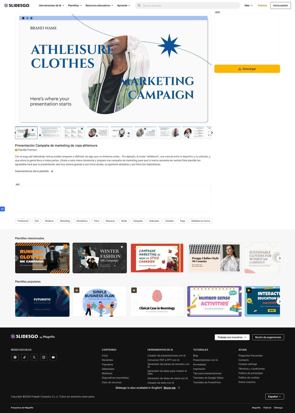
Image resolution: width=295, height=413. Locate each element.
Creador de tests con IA (161, 382)
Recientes (107, 360)
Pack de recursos (111, 382)
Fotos (96, 221)
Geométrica (81, 221)
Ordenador (154, 221)
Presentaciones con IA (205, 360)
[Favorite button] (196, 19)
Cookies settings (247, 364)
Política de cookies (248, 377)
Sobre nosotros (246, 382)
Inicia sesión (280, 5)
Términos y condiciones (251, 368)
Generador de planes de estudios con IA (168, 365)
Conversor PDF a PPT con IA (163, 360)
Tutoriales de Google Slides (208, 377)
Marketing (65, 221)
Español (273, 396)
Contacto (243, 360)
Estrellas (170, 221)
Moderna (49, 221)
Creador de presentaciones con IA (167, 355)
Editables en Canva (201, 221)
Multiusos (107, 373)
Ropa (182, 221)
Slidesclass (108, 369)
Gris (37, 221)
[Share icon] (205, 19)
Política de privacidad (250, 373)
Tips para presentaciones (207, 373)
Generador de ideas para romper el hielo (167, 372)
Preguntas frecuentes (250, 355)
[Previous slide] (15, 258)
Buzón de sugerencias (268, 337)
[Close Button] (178, 387)
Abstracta (110, 221)
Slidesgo (278, 407)
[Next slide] (206, 69)
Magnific (256, 407)
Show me (169, 387)
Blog (195, 355)
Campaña (138, 221)
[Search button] (139, 5)
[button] (211, 132)
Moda (124, 221)
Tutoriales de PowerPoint (207, 382)
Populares (107, 364)
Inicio (105, 355)
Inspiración (199, 369)
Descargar (249, 68)
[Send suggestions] (2, 209)
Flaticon (267, 407)
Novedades (199, 364)
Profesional (23, 221)
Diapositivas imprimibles (115, 377)
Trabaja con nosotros (230, 337)
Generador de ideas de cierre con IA (168, 378)
